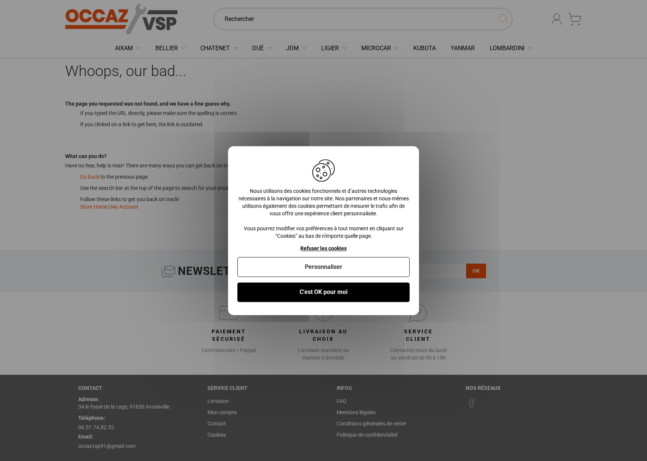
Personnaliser (323, 267)
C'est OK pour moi (323, 292)
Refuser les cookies (323, 248)
